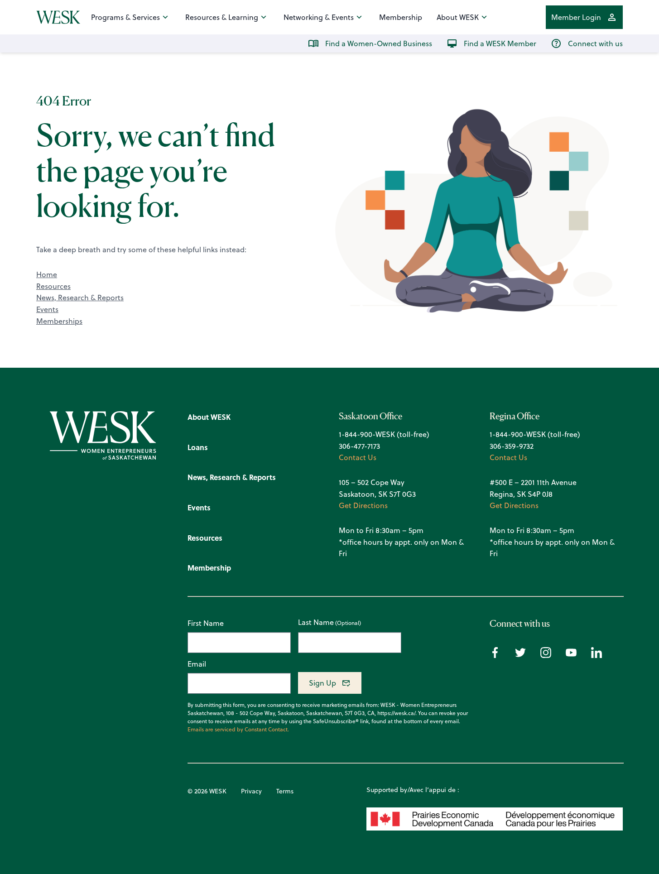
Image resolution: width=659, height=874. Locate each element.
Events (47, 309)
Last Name (316, 623)
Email (197, 664)
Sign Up (322, 683)
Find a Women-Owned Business (378, 43)
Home (46, 274)
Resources (53, 286)
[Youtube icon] (571, 655)
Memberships (59, 321)
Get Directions (363, 505)
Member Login (576, 17)
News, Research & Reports (80, 298)
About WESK (458, 17)
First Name (206, 623)
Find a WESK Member (500, 43)
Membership (400, 17)
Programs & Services (125, 17)
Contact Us (357, 457)
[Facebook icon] (495, 655)
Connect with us (595, 43)
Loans (198, 447)
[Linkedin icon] (596, 655)
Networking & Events (319, 17)
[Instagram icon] (545, 655)
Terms (284, 791)
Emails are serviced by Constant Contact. (238, 729)
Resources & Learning (221, 17)
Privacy (251, 791)
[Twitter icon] (520, 655)
